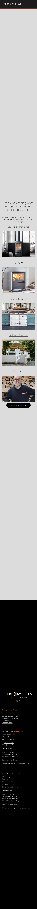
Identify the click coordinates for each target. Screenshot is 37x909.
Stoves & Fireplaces (18, 226)
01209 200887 (9, 785)
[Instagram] (17, 701)
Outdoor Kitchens (18, 335)
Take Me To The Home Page (18, 405)
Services (18, 262)
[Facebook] (20, 701)
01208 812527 (7, 720)
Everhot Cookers (18, 298)
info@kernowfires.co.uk (10, 718)
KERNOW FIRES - (13, 731)
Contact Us (18, 371)
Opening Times (7, 723)
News (29, 764)
